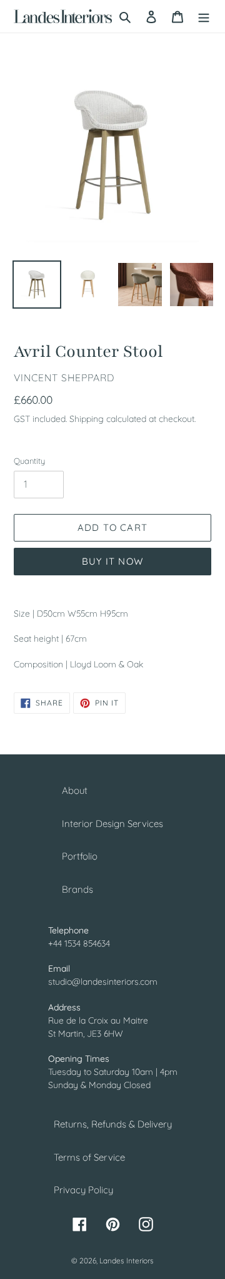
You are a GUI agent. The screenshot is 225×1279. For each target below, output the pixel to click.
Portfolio (80, 856)
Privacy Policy (83, 1190)
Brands (77, 889)
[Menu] (204, 16)
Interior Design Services (112, 824)
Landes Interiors (126, 1260)
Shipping (86, 418)
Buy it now (112, 561)
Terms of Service (89, 1157)
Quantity (29, 461)
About (75, 790)
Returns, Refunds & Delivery (113, 1124)
